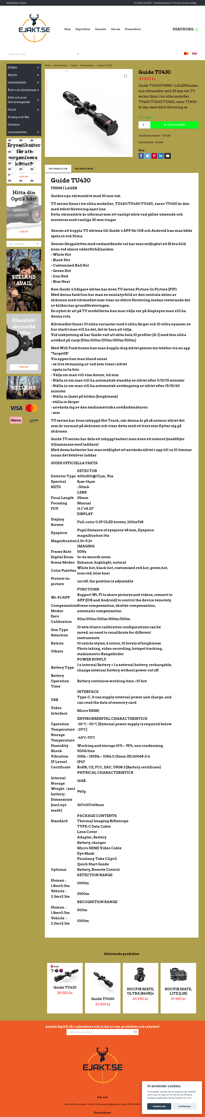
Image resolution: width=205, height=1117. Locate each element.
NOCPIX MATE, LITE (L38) (178, 991)
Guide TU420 (65, 987)
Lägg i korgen (176, 125)
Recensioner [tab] (84, 169)
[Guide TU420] (65, 974)
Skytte (12, 75)
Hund (12, 109)
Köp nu (24, 177)
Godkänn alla (159, 1106)
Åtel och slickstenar (22, 90)
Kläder (12, 67)
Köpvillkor (82, 29)
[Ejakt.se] (34, 28)
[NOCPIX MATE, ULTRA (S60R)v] (140, 975)
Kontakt (100, 29)
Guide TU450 (102, 999)
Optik (74, 65)
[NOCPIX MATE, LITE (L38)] (178, 975)
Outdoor (14, 124)
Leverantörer (17, 132)
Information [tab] (58, 169)
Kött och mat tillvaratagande (19, 100)
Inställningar (184, 1106)
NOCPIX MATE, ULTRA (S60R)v (140, 991)
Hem (67, 29)
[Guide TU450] (103, 979)
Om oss (115, 29)
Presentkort (133, 29)
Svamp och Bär (18, 117)
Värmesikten (87, 65)
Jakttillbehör (17, 82)
